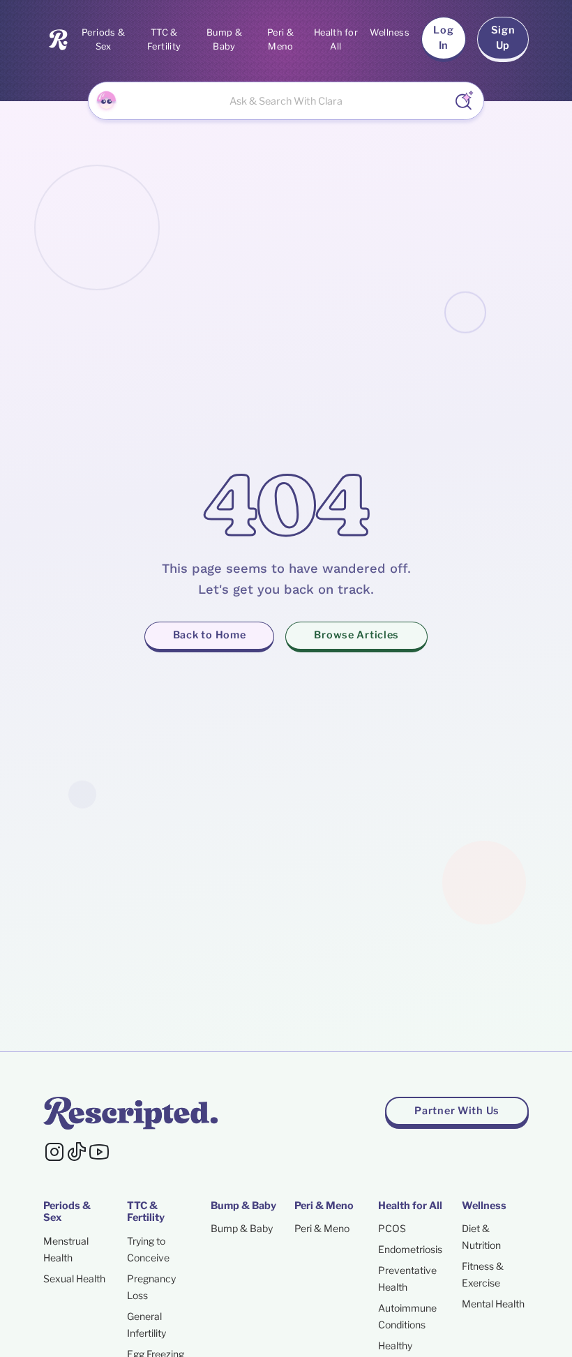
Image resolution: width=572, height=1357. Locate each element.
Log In (443, 38)
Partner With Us (456, 1110)
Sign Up (503, 38)
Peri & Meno (280, 39)
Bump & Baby (224, 39)
